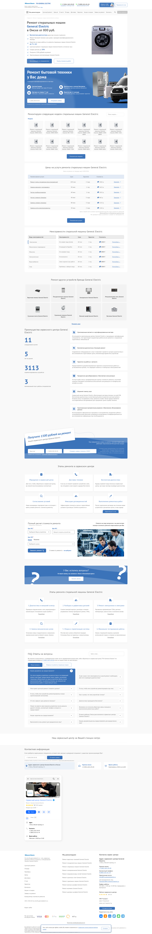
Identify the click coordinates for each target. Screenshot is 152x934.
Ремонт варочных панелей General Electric (75, 859)
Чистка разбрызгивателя (38, 192)
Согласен (105, 928)
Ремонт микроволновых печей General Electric (76, 874)
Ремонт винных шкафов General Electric (74, 885)
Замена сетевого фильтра (38, 203)
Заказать (116, 182)
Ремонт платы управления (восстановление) (44, 182)
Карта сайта (28, 907)
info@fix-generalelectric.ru (107, 877)
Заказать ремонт (36, 550)
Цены (55, 12)
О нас (61, 12)
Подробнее (41, 614)
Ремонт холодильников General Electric (74, 870)
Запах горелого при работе (67, 262)
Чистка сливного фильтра (38, 197)
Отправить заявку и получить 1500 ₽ (80, 451)
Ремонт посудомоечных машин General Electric (77, 863)
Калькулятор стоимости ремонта (35, 896)
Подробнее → (116, 242)
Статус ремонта (122, 12)
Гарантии (80, 12)
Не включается (63, 257)
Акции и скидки (88, 12)
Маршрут (32, 812)
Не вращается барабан (65, 247)
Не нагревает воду (64, 252)
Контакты (108, 12)
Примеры (28, 872)
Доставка (73, 12)
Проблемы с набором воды (67, 266)
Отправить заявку (56, 100)
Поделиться (101, 916)
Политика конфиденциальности (76, 923)
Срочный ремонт (47, 12)
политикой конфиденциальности (49, 454)
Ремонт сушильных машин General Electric (75, 881)
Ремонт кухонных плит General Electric (74, 877)
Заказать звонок (76, 579)
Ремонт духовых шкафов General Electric (75, 892)
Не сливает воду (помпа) (66, 242)
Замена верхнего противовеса (40, 187)
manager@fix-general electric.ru (109, 881)
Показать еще (76, 324)
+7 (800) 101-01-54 (83, 4)
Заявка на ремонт (100, 12)
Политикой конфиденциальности (66, 760)
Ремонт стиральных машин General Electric (75, 867)
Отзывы (67, 12)
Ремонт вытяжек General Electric (72, 888)
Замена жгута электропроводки (40, 208)
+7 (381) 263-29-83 (68, 4)
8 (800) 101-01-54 (105, 872)
